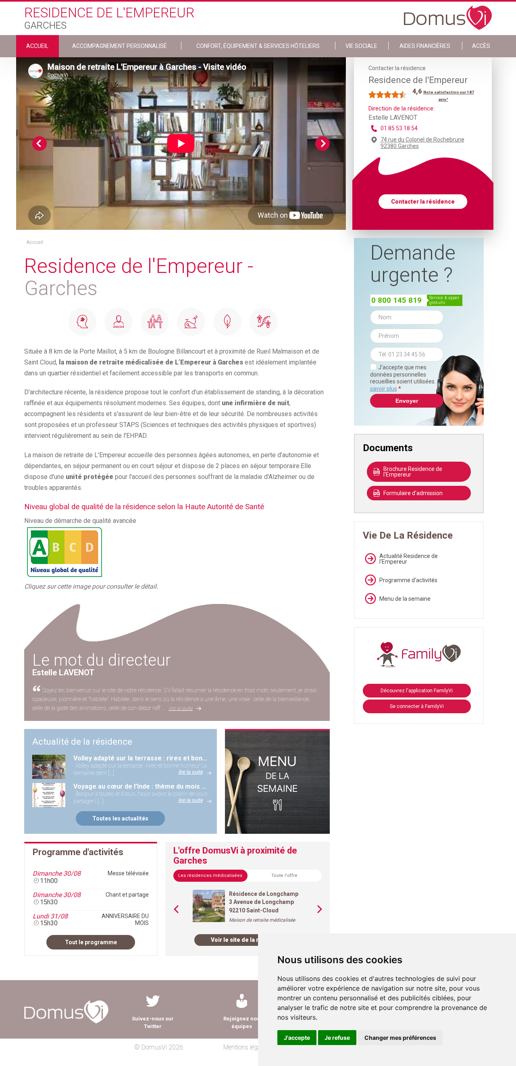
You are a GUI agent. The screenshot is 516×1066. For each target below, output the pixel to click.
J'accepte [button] (297, 1037)
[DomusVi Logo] (448, 14)
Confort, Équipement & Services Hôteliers (258, 46)
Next (322, 143)
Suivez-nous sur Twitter (153, 1022)
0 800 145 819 (396, 300)
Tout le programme (91, 942)
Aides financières (424, 46)
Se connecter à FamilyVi (417, 706)
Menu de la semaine (405, 598)
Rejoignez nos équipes (241, 1022)
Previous (39, 143)
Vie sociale (361, 46)
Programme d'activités (408, 580)
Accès (481, 46)
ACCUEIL (37, 46)
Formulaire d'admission (413, 493)
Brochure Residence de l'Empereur (412, 472)
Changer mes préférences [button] (400, 1037)
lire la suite (181, 708)
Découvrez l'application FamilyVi (417, 690)
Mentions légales (245, 1047)
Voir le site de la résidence (248, 940)
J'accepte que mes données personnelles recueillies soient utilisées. (406, 378)
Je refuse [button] (337, 1037)
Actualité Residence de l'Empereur (408, 559)
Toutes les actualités (120, 818)
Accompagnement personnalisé (119, 46)
